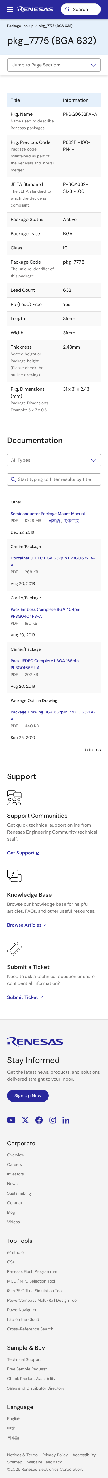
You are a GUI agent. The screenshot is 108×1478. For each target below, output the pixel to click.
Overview (15, 1155)
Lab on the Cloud (23, 1319)
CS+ (11, 1262)
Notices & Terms (22, 1454)
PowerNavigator (22, 1309)
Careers (14, 1164)
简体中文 (71, 520)
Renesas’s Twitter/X (25, 1120)
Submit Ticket (22, 997)
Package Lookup (20, 25)
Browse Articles (24, 925)
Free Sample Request (27, 1369)
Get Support (21, 853)
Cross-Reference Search (30, 1329)
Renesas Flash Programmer (32, 1271)
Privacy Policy (55, 1454)
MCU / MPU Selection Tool (31, 1281)
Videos (13, 1222)
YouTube (11, 1120)
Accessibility (84, 1454)
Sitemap (14, 1462)
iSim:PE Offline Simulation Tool (34, 1290)
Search (81, 9)
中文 (11, 1428)
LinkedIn (65, 1120)
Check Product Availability (31, 1378)
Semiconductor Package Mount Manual (48, 513)
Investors (15, 1174)
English (13, 1418)
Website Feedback (44, 1462)
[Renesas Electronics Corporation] (35, 9)
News (12, 1183)
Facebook (39, 1120)
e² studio (15, 1252)
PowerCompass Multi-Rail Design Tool (42, 1300)
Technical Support (24, 1359)
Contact (14, 1202)
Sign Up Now (27, 1096)
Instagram (52, 1120)
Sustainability (19, 1193)
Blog (11, 1212)
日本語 (54, 520)
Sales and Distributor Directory (36, 1388)
